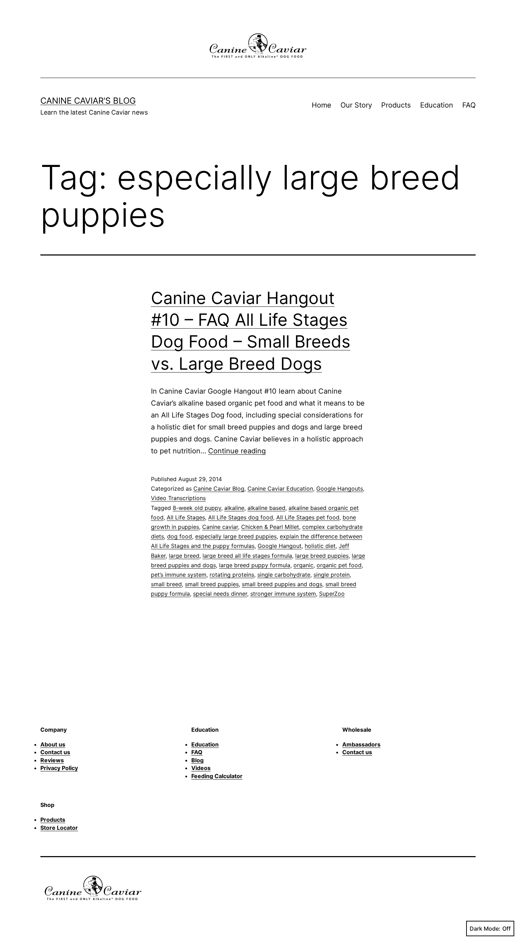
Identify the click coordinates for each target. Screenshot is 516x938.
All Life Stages (186, 517)
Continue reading (237, 451)
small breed (166, 584)
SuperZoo (332, 593)
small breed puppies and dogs (282, 584)
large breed (184, 555)
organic (303, 565)
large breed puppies (322, 555)
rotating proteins (232, 574)
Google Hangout (280, 545)
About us (52, 744)
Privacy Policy (59, 767)
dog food (179, 536)
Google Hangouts (339, 488)
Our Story (356, 105)
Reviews (52, 760)
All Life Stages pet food (307, 517)
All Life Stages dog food (240, 517)
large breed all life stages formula (247, 555)
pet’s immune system (178, 574)
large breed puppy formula (254, 565)
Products (396, 105)
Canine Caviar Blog (218, 488)
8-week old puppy (197, 507)
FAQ (469, 105)
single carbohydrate (283, 574)
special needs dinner (220, 593)
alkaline (234, 507)
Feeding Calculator (217, 775)
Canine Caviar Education (280, 488)
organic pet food (339, 565)
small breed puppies (212, 584)
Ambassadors (361, 744)
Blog (197, 760)
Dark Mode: (485, 928)
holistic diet (320, 545)
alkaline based (266, 507)
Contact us (55, 752)
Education (436, 105)
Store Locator (59, 827)
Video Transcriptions (178, 498)
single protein (331, 574)
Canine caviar (220, 526)
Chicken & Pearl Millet (270, 526)
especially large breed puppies (236, 536)
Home (321, 105)
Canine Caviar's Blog (88, 101)
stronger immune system (283, 593)
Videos (201, 767)
